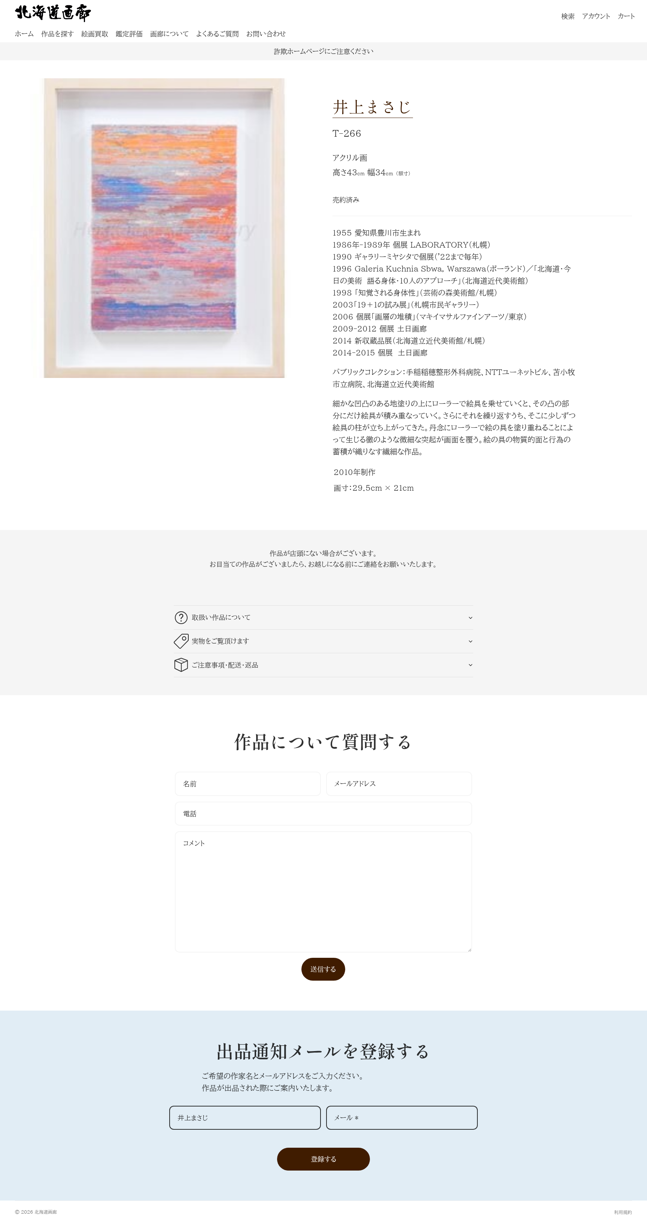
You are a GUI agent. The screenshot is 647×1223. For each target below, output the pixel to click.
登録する (324, 1159)
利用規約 (623, 1212)
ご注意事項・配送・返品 (225, 665)
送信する (323, 969)
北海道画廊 (45, 1212)
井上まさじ (372, 106)
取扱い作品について (221, 617)
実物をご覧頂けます (220, 641)
